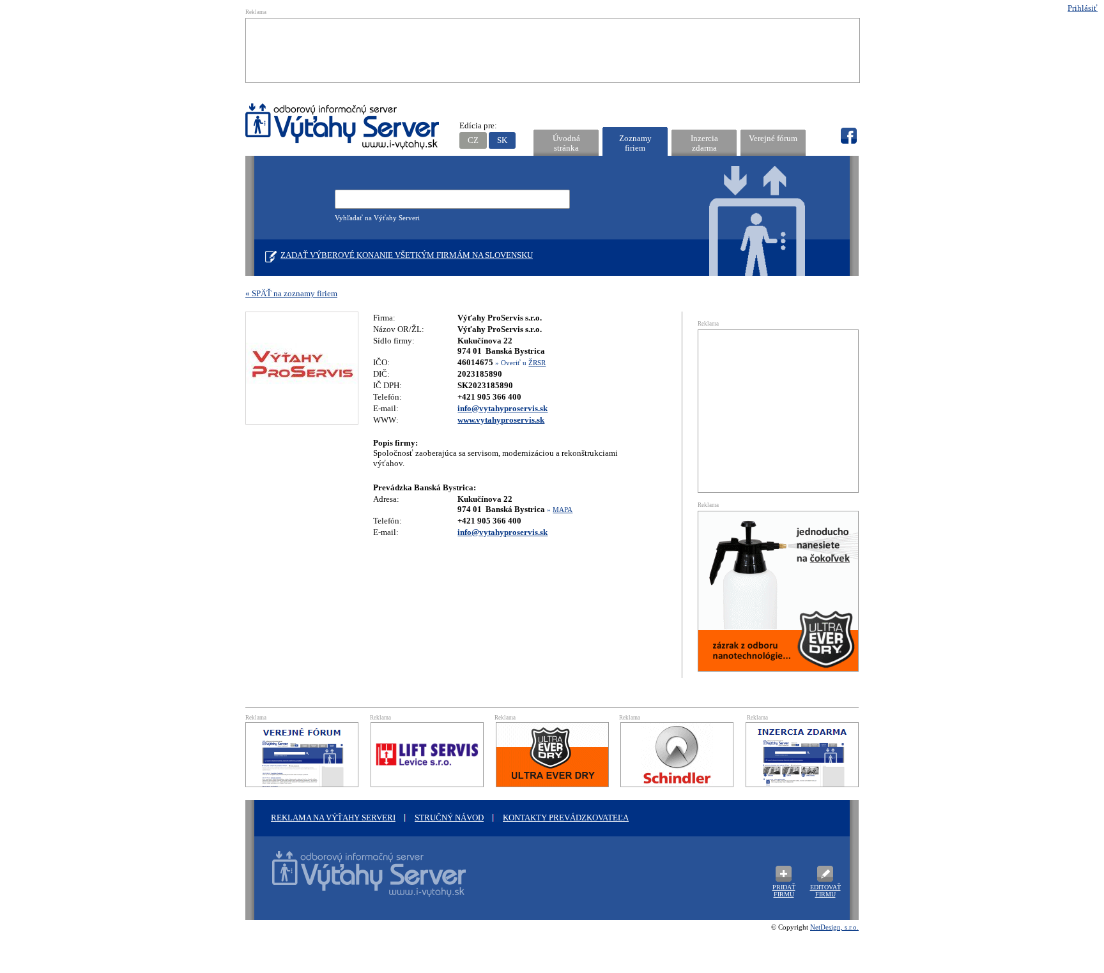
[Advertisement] (552, 50)
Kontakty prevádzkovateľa (566, 817)
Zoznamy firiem (635, 143)
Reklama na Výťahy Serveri (333, 817)
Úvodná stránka (566, 143)
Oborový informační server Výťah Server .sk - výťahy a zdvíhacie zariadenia (357, 881)
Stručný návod (449, 817)
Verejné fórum (773, 138)
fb (848, 136)
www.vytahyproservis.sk (500, 420)
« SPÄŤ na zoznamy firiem (291, 293)
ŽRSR (537, 362)
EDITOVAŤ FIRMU (825, 891)
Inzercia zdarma (704, 143)
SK (502, 140)
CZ (473, 140)
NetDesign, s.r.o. (834, 927)
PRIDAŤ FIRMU (783, 891)
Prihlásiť (1083, 8)
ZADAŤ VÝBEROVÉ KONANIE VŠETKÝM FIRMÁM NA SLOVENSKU (406, 255)
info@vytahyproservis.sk (502, 408)
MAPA (562, 509)
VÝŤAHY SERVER (342, 128)
